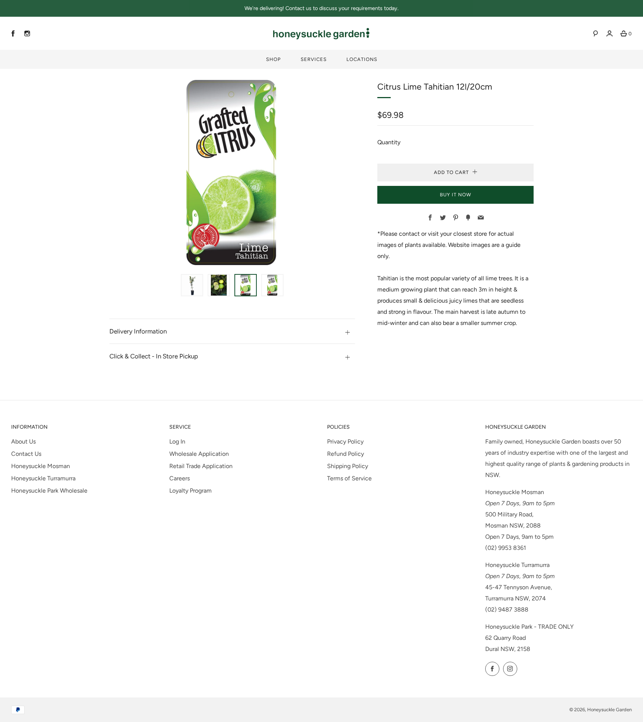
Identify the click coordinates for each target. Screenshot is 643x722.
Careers (179, 478)
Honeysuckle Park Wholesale (49, 490)
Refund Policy (345, 453)
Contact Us (26, 453)
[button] (192, 285)
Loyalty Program (190, 490)
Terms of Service (349, 478)
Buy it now (455, 194)
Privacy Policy (345, 441)
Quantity (388, 142)
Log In (177, 441)
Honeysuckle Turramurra (43, 478)
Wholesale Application (199, 453)
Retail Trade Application (201, 466)
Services (314, 59)
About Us (23, 441)
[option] (232, 172)
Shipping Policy (347, 466)
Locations (361, 59)
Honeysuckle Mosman (40, 466)
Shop (273, 59)
